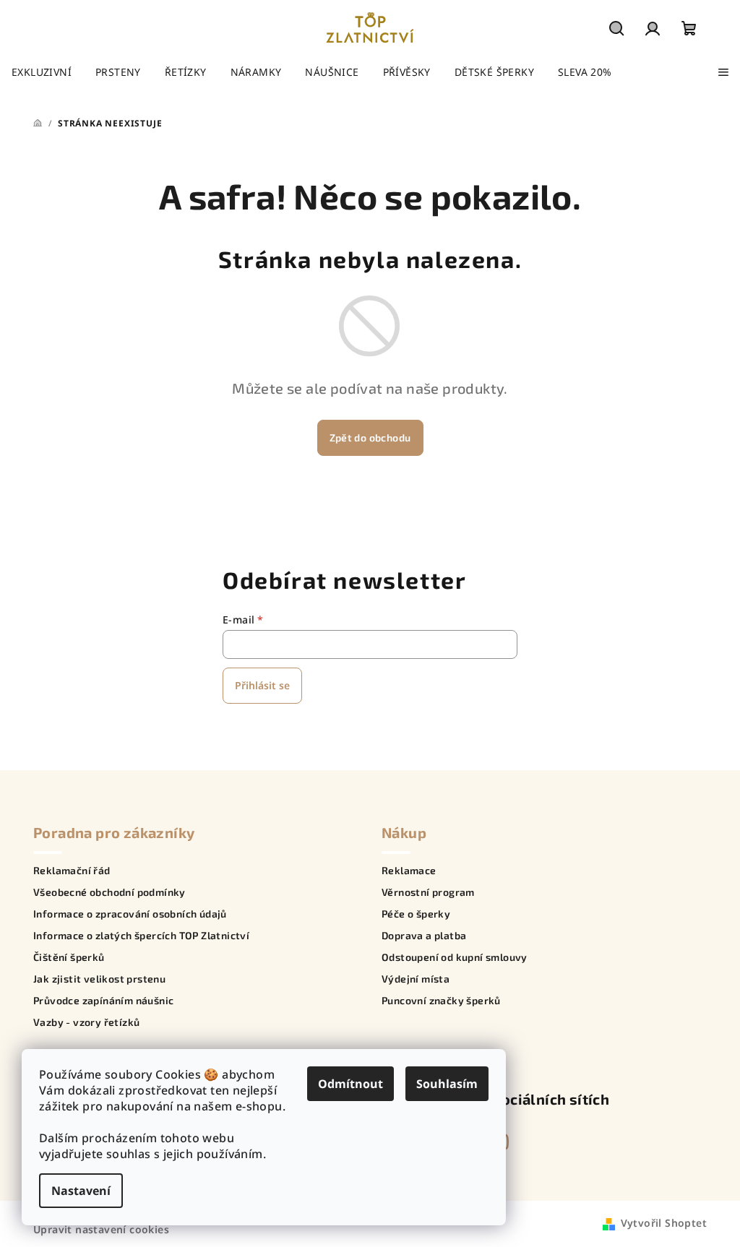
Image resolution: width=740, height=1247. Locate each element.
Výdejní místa (415, 979)
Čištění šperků (69, 957)
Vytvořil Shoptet (664, 1223)
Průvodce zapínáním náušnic (103, 1001)
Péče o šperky (416, 914)
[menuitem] (41, 72)
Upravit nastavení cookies (101, 1229)
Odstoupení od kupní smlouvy (455, 957)
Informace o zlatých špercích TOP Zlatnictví (141, 936)
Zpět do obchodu (370, 437)
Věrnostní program (428, 892)
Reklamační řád (72, 871)
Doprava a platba (424, 936)
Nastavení (81, 1191)
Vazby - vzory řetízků (86, 1022)
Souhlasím (447, 1084)
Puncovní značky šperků (441, 1001)
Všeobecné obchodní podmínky (109, 892)
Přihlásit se (262, 685)
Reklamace (409, 871)
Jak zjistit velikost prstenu (99, 979)
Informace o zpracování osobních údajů (130, 914)
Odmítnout (350, 1084)
